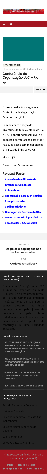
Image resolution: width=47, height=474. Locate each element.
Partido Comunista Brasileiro (20, 405)
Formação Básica (12, 469)
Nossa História (26, 465)
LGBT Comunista (12, 436)
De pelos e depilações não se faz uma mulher (23, 249)
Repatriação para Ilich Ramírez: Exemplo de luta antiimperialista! (24, 201)
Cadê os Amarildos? (23, 262)
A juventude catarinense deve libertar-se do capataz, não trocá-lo (22, 375)
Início (10, 465)
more (39, 89)
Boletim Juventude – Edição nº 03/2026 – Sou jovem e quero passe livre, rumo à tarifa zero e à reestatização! (24, 347)
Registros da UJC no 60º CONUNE (24, 386)
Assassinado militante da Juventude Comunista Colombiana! (20, 185)
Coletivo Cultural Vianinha (18, 442)
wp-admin (36, 69)
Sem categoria (11, 65)
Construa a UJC (35, 469)
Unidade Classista (13, 411)
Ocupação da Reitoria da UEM (23, 212)
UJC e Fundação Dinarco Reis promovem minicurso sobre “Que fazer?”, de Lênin (24, 362)
